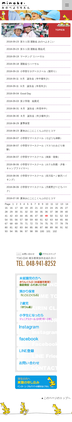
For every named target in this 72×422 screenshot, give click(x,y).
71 (26, 223)
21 (36, 208)
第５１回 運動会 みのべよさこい (37, 41)
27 (66, 208)
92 (66, 227)
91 (61, 227)
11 (52, 204)
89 (51, 227)
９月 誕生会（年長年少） (34, 86)
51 (56, 216)
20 (31, 208)
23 (46, 208)
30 (16, 212)
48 (41, 216)
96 (21, 231)
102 (55, 231)
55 (11, 219)
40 (66, 212)
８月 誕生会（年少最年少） (35, 116)
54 (6, 219)
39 (61, 212)
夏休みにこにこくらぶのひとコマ (37, 131)
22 (41, 208)
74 (41, 223)
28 (6, 212)
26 (61, 208)
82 (16, 227)
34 (36, 212)
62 (46, 219)
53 (66, 216)
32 (26, 212)
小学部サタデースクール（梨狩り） (39, 71)
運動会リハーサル (29, 64)
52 (61, 216)
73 (36, 223)
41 (6, 216)
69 (16, 223)
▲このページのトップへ (55, 397)
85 (31, 227)
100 (42, 231)
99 (36, 231)
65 (61, 219)
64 (56, 219)
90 (56, 227)
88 (46, 227)
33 (31, 212)
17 (16, 208)
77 (56, 223)
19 (26, 208)
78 (61, 223)
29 (11, 212)
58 (26, 219)
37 (51, 212)
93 (6, 231)
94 (11, 231)
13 (61, 204)
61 (41, 219)
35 (41, 212)
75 (46, 223)
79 (66, 223)
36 (46, 212)
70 (21, 223)
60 (36, 219)
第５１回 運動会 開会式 (32, 49)
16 (11, 208)
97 (26, 231)
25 (56, 208)
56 (16, 219)
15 (6, 208)
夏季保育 (25, 123)
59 (31, 219)
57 (21, 219)
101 (48, 231)
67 (6, 223)
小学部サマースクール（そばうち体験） (41, 138)
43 (16, 216)
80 (6, 227)
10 (47, 204)
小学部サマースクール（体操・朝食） (40, 157)
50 (51, 216)
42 (11, 216)
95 (16, 231)
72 (31, 223)
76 (51, 223)
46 (31, 216)
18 (21, 208)
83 (21, 227)
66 (66, 219)
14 (66, 204)
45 (26, 216)
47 (36, 216)
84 (26, 227)
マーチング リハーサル (32, 56)
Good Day (25, 93)
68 (11, 223)
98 (31, 231)
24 (51, 208)
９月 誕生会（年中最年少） (35, 78)
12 (56, 204)
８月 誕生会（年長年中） (34, 108)
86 (36, 227)
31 (21, 212)
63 (51, 219)
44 (21, 216)
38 (56, 212)
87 (41, 227)
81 (11, 227)
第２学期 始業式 (29, 101)
